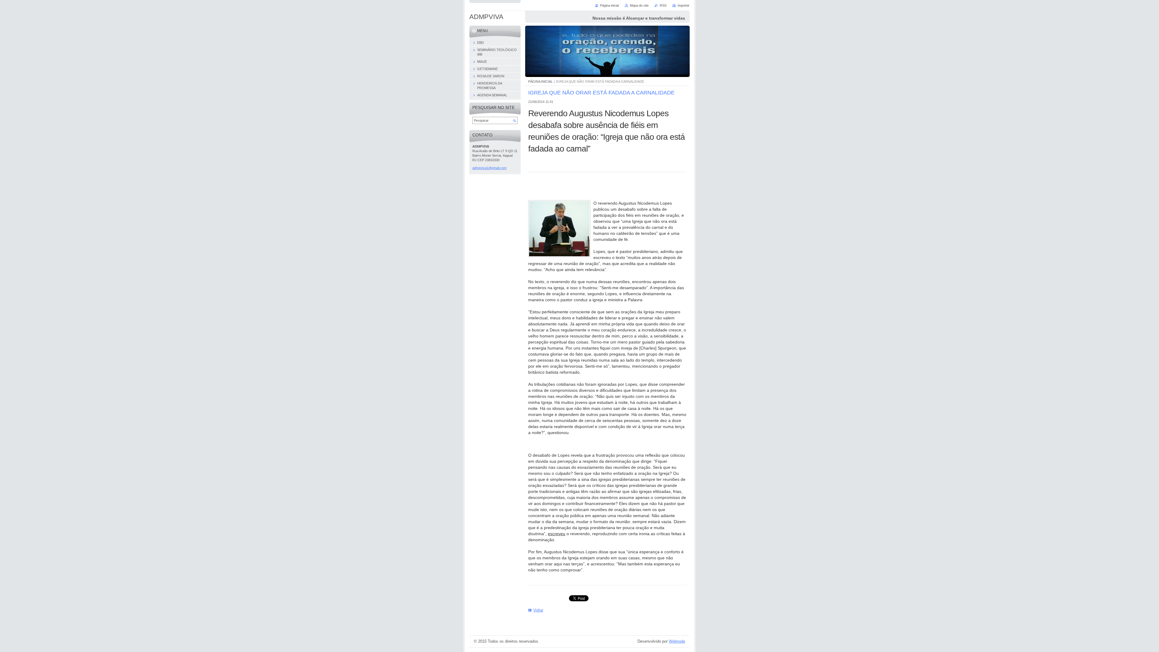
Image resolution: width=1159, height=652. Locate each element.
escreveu (556, 533)
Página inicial (609, 5)
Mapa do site (639, 5)
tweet (589, 190)
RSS (663, 5)
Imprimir (683, 5)
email (548, 190)
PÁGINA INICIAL (540, 81)
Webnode (677, 641)
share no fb (561, 190)
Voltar (538, 610)
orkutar (575, 190)
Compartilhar (604, 444)
